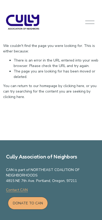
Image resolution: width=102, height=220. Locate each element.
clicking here (73, 85)
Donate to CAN (28, 203)
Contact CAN (17, 189)
